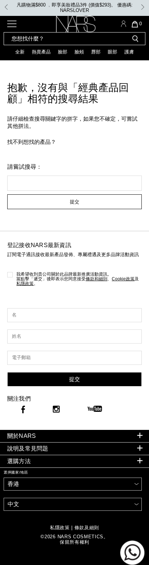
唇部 (96, 52)
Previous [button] (6, 7)
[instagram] (56, 410)
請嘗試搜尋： (24, 167)
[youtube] (95, 409)
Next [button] (142, 7)
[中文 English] (73, 504)
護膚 (129, 52)
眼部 (112, 52)
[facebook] (23, 411)
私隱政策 (25, 283)
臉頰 (79, 52)
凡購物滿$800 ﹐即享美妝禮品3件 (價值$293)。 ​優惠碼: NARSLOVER (75, 7)
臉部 (62, 52)
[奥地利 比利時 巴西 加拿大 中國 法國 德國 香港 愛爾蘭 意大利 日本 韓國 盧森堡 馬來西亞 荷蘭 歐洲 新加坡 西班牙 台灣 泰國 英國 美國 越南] (73, 484)
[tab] (74, 436)
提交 (74, 201)
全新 (20, 52)
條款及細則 (86, 527)
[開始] (135, 38)
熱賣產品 (41, 52)
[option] (74, 8)
